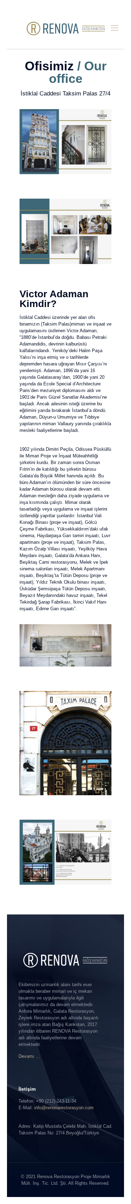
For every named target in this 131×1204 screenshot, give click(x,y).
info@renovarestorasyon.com (64, 1107)
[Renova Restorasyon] (65, 27)
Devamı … (29, 1056)
